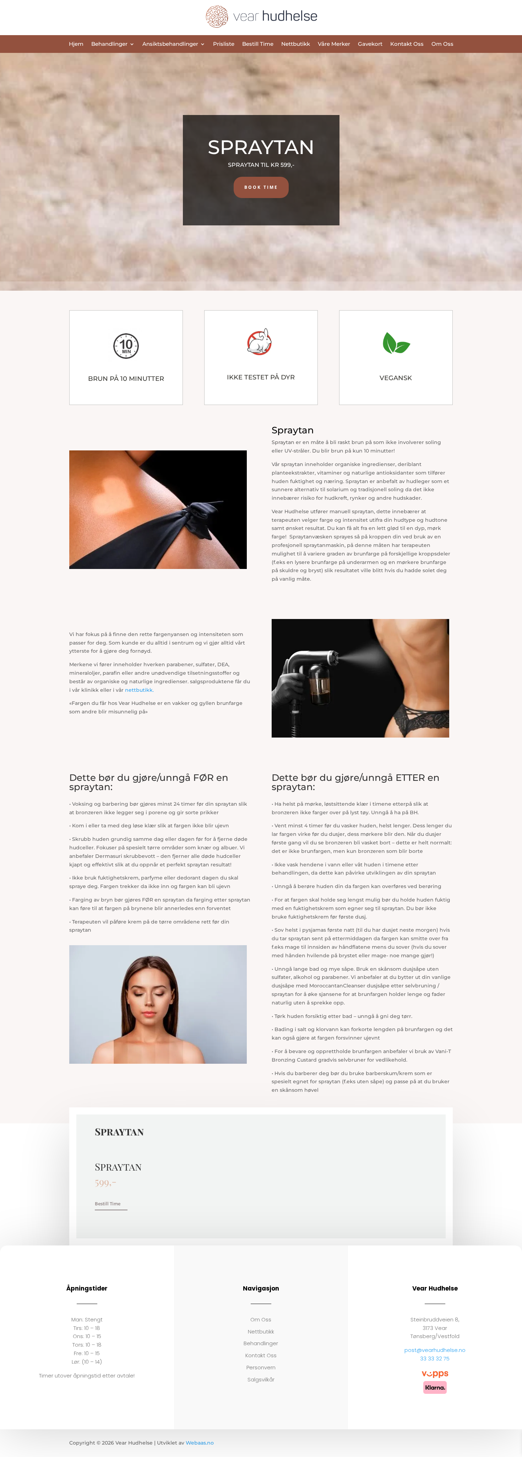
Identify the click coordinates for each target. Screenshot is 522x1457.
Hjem (76, 44)
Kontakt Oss (407, 44)
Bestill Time (257, 44)
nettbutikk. (139, 690)
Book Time (261, 187)
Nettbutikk (295, 44)
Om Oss (442, 44)
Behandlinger (109, 44)
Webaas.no (200, 1443)
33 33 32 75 (435, 1358)
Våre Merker (334, 44)
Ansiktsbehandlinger (170, 44)
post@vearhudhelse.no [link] (435, 1350)
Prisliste (223, 44)
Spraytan (283, 442)
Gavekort (370, 44)
